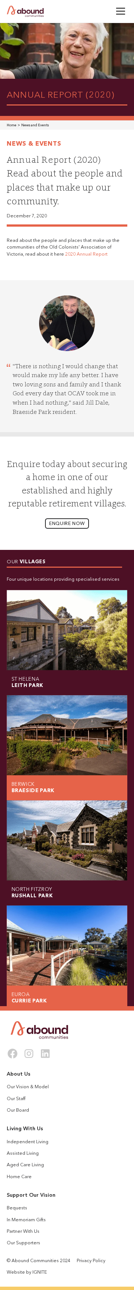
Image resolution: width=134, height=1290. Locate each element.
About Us (19, 1074)
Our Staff (16, 1099)
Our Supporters (23, 1243)
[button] (119, 11)
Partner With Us (23, 1231)
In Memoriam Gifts (26, 1220)
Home (11, 125)
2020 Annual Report (86, 254)
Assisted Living (23, 1153)
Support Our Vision (31, 1195)
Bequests (17, 1208)
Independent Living (27, 1142)
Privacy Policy (91, 1261)
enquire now (67, 524)
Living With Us (25, 1128)
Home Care (19, 1177)
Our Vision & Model (28, 1087)
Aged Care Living (25, 1165)
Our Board (18, 1110)
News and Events (35, 125)
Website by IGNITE (27, 1272)
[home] (25, 11)
